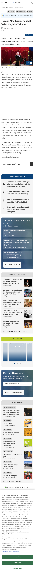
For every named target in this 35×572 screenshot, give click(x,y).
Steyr (16, 8)
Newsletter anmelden (13, 392)
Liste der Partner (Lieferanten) (10, 552)
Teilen (30, 12)
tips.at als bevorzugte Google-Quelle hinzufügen (19, 15)
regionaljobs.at (8, 226)
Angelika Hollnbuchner (19, 28)
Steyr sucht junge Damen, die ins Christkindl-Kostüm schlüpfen (18, 209)
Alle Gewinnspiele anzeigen (14, 332)
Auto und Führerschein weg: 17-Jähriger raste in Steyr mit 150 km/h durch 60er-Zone (19, 184)
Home (3, 8)
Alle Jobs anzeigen (12, 264)
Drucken (12, 12)
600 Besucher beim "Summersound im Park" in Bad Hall (18, 201)
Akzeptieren (17, 557)
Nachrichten (9, 8)
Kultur (21, 8)
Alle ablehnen (17, 563)
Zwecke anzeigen (17, 568)
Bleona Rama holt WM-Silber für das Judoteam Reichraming (19, 192)
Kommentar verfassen (10, 164)
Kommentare (21, 12)
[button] (2, 3)
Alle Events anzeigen (11, 481)
